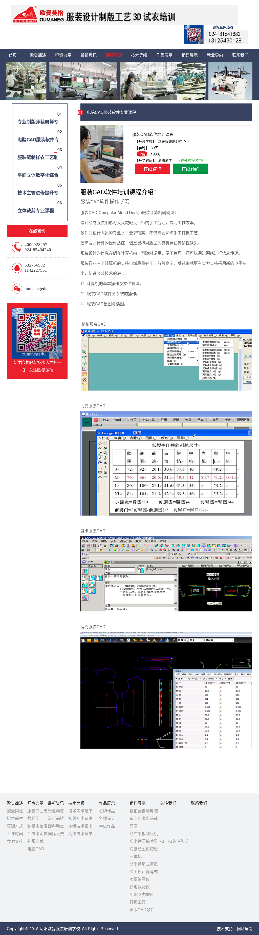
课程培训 (114, 55)
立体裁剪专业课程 (129, 110)
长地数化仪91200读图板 (205, 101)
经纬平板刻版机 (144, 833)
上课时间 (15, 833)
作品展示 (164, 55)
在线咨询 (152, 168)
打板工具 (205, 110)
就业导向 (215, 55)
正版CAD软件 (205, 118)
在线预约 (190, 168)
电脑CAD (35, 849)
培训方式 (15, 826)
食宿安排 (53, 101)
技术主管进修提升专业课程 (129, 101)
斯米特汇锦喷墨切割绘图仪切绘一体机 (144, 848)
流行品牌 (56, 818)
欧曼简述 (38, 55)
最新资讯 (88, 55)
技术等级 (139, 55)
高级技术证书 (154, 92)
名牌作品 (107, 811)
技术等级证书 (80, 811)
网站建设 (244, 928)
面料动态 (56, 826)
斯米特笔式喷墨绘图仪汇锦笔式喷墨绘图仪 (144, 871)
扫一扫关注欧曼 (174, 841)
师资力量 (63, 55)
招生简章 (15, 818)
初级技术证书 (80, 818)
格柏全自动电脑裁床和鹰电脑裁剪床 (144, 818)
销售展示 (190, 55)
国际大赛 (56, 833)
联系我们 (240, 55)
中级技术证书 (80, 826)
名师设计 (107, 818)
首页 (13, 55)
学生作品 (107, 826)
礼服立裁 (35, 841)
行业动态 (56, 811)
